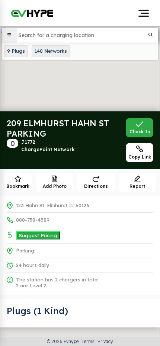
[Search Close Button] (150, 35)
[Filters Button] (9, 35)
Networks (51, 51)
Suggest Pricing (38, 235)
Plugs (16, 51)
